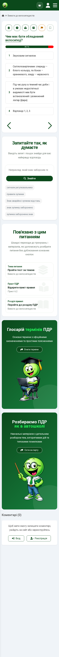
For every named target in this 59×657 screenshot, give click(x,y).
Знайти (31, 178)
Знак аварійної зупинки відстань (23, 201)
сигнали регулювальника (20, 187)
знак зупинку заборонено (20, 207)
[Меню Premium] (40, 5)
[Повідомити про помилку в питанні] (42, 28)
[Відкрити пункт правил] (25, 28)
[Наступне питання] (50, 125)
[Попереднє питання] (9, 125)
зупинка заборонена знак (20, 214)
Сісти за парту (31, 450)
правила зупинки (15, 194)
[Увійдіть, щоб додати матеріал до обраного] (50, 28)
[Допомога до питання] (17, 28)
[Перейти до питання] (33, 28)
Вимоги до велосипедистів (21, 15)
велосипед (13, 40)
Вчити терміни (31, 349)
